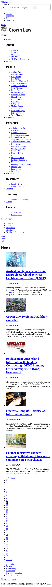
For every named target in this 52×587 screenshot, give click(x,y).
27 (7, 539)
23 (7, 530)
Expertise (10, 117)
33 (7, 553)
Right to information (14, 573)
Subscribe (10, 20)
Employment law (18, 148)
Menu (4, 35)
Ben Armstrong (17, 74)
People (8, 61)
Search (5, 7)
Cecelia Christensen (19, 86)
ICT (12, 155)
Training (9, 189)
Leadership (15, 54)
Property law (16, 167)
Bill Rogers (15, 79)
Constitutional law (18, 137)
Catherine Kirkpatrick (19, 81)
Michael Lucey (17, 106)
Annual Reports (17, 186)
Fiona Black (16, 97)
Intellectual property (19, 160)
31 (7, 548)
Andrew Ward (16, 72)
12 (7, 505)
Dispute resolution (18, 146)
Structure (14, 57)
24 (7, 532)
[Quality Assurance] (8, 579)
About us (14, 50)
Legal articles (16, 184)
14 (7, 510)
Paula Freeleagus (18, 111)
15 (7, 512)
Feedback (10, 16)
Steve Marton (16, 115)
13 (7, 507)
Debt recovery (16, 144)
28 (7, 541)
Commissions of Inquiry (20, 135)
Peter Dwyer (16, 113)
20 (7, 523)
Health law (15, 151)
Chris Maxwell (17, 88)
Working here (16, 214)
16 (7, 514)
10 (7, 501)
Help (8, 18)
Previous (10, 478)
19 (7, 521)
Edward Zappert (17, 92)
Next (9, 560)
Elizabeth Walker (18, 95)
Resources (10, 173)
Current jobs (16, 212)
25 (7, 535)
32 (7, 550)
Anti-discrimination (19, 133)
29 (7, 544)
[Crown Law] (16, 32)
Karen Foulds (16, 99)
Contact (9, 13)
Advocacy (15, 130)
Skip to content (7, 2)
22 (7, 528)
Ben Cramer (16, 76)
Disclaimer (10, 571)
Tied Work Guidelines (20, 59)
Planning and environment (21, 164)
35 (7, 557)
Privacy (9, 566)
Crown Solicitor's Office (21, 142)
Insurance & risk (17, 158)
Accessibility (11, 568)
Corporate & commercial (21, 139)
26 (7, 537)
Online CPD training (19, 199)
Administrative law (18, 128)
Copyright (10, 564)
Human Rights (17, 153)
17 (7, 516)
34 (7, 555)
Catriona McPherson (19, 83)
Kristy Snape (16, 104)
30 (7, 546)
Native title (15, 162)
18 (7, 519)
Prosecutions (16, 169)
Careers (9, 202)
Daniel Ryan (16, 90)
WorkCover (15, 171)
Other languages (12, 575)
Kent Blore (15, 101)
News (13, 52)
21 (7, 525)
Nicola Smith (16, 108)
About (8, 39)
